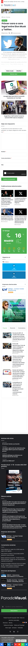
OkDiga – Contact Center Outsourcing (16, 289)
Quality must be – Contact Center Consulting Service (15, 580)
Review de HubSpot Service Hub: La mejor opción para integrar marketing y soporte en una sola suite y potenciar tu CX (19, 374)
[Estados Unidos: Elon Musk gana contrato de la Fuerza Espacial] (7, 211)
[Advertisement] (14, 415)
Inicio (4, 17)
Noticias (8, 17)
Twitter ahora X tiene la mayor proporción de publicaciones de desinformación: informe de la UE (21, 219)
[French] (26, 622)
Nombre (3, 151)
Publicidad (20, 627)
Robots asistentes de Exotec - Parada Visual (12, 557)
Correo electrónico (6, 158)
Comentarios (21, 328)
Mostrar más (13, 74)
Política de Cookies (8, 625)
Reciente (12, 328)
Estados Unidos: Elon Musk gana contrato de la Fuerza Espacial (7, 218)
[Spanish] (23, 622)
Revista (10, 622)
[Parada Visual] (10, 5)
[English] (24, 622)
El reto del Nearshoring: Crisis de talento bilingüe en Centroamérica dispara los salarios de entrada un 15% (19, 348)
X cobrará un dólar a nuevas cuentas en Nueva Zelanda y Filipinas (20, 201)
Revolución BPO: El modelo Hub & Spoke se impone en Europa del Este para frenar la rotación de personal (19, 336)
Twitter (7, 64)
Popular (5, 328)
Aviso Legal (8, 627)
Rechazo (24, 640)
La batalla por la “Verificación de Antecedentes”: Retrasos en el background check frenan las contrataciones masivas (18, 388)
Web (2, 164)
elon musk (10, 71)
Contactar (14, 627)
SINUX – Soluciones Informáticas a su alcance (15, 575)
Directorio (5, 622)
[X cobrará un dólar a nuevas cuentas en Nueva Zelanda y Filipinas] (21, 193)
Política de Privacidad (19, 625)
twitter (19, 71)
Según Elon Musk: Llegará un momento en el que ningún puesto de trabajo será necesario (7, 201)
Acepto (18, 640)
